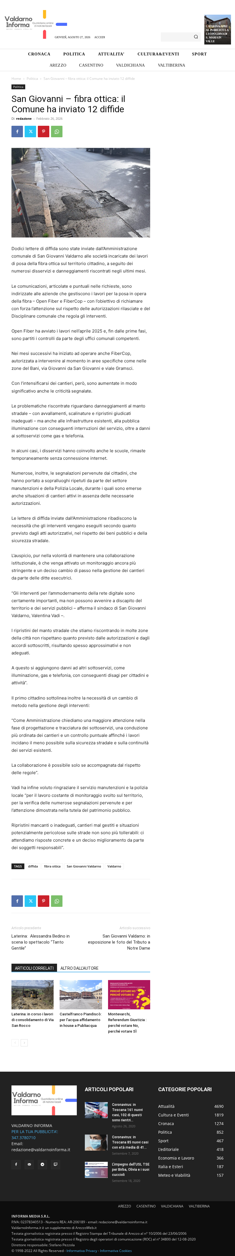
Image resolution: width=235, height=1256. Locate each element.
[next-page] (24, 1042)
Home (16, 78)
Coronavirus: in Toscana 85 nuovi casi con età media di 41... (130, 1142)
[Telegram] (42, 1164)
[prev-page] (15, 1042)
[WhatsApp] (56, 131)
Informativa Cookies (116, 1250)
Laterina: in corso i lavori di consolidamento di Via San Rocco (32, 1020)
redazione (24, 118)
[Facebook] (17, 131)
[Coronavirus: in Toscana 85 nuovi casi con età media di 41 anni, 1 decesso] (96, 1143)
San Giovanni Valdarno (84, 866)
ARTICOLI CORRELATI (34, 968)
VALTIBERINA (199, 1206)
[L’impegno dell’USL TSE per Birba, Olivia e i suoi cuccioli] (96, 1170)
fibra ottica (52, 866)
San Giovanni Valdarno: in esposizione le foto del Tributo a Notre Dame (119, 942)
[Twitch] (55, 1164)
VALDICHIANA (172, 1206)
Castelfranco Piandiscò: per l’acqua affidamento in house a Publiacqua (80, 1020)
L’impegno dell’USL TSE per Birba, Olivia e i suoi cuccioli (131, 1169)
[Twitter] (30, 131)
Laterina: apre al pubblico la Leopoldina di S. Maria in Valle (217, 34)
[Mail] (29, 1164)
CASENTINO (146, 1206)
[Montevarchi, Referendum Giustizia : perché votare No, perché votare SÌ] (129, 994)
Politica (32, 78)
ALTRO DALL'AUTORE (79, 968)
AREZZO (124, 1206)
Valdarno (114, 866)
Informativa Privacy (81, 1250)
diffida (33, 866)
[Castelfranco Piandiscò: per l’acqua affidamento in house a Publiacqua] (81, 994)
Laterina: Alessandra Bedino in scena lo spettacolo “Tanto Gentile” (40, 942)
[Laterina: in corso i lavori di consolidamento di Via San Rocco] (32, 994)
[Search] (196, 37)
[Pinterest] (43, 131)
